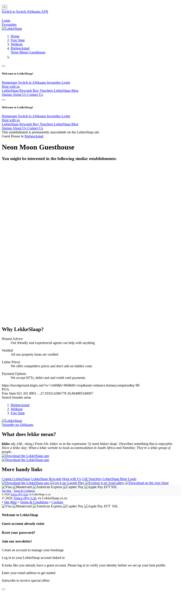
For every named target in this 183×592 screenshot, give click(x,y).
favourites (54, 82)
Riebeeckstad (20, 48)
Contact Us (35, 94)
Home (15, 36)
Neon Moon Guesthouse (28, 52)
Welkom (17, 44)
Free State (18, 40)
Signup (7, 94)
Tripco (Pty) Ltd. (19, 494)
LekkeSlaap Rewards (17, 90)
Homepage (10, 82)
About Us (19, 94)
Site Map (6, 490)
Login (66, 82)
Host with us (11, 86)
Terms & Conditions (24, 490)
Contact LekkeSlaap (16, 479)
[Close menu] (3, 66)
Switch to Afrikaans (32, 82)
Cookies (57, 502)
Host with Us (71, 479)
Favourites (9, 24)
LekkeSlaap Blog (66, 90)
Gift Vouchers (92, 479)
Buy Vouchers (43, 90)
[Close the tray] (3, 589)
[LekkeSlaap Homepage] (12, 28)
